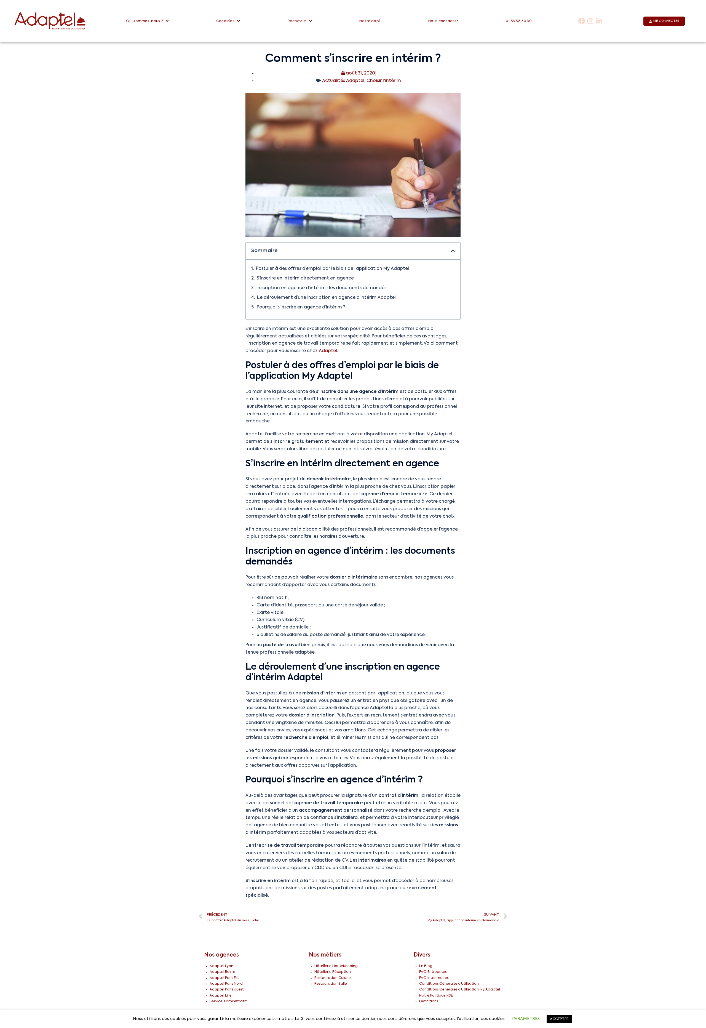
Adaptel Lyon (221, 966)
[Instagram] (590, 21)
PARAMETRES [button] (526, 1019)
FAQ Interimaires (433, 978)
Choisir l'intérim (384, 81)
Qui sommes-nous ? (144, 21)
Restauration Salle (330, 984)
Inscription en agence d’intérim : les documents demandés (321, 288)
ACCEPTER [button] (559, 1019)
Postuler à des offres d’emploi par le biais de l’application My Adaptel (332, 269)
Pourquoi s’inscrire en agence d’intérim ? (301, 307)
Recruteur (297, 21)
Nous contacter (443, 21)
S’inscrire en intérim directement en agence (305, 278)
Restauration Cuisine (332, 978)
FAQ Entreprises (432, 972)
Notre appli (370, 21)
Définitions (428, 1001)
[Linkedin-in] (599, 21)
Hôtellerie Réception (332, 972)
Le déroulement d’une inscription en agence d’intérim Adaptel (326, 297)
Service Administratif (228, 1001)
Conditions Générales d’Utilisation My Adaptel (459, 989)
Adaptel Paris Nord (226, 984)
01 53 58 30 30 (519, 21)
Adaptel (328, 351)
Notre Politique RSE (436, 995)
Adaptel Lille (221, 995)
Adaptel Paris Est (224, 978)
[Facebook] (582, 21)
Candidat (225, 21)
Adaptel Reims (222, 972)
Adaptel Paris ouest (227, 989)
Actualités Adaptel (343, 81)
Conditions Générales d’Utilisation (449, 984)
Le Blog (425, 966)
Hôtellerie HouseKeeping (336, 966)
